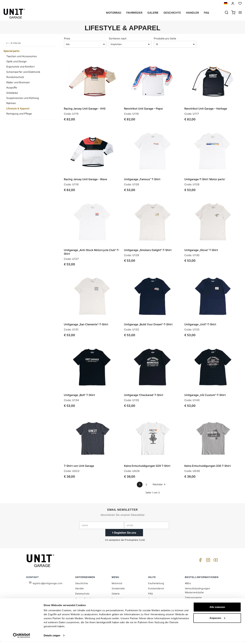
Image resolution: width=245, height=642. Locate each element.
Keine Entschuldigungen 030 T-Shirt (207, 465)
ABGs (188, 583)
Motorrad (113, 12)
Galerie (152, 12)
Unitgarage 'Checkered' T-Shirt (143, 395)
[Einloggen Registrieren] (232, 3)
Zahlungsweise (193, 597)
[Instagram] (207, 560)
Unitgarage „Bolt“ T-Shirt (79, 395)
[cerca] (226, 12)
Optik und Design (16, 61)
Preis (67, 38)
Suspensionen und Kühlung (22, 98)
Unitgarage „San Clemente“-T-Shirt (86, 324)
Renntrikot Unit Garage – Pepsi (143, 108)
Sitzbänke (12, 92)
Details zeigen (52, 635)
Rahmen (11, 103)
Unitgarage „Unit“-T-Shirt (200, 324)
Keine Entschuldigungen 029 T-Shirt (147, 465)
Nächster (158, 484)
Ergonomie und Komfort (20, 66)
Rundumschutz (15, 77)
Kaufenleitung (156, 583)
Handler (192, 12)
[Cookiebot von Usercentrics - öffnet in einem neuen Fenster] (21, 635)
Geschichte (172, 12)
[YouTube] (215, 560)
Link (142, 540)
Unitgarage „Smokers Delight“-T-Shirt (148, 250)
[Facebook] (199, 560)
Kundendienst (156, 588)
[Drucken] (109, 62)
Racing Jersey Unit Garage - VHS (85, 108)
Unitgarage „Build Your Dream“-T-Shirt (148, 324)
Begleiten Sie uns (125, 532)
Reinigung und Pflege (19, 113)
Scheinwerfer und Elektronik (23, 71)
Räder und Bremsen (18, 82)
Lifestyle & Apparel (17, 108)
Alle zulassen (217, 607)
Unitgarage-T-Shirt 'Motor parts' (204, 179)
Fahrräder (134, 12)
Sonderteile (118, 588)
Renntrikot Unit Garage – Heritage (205, 108)
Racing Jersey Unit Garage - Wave (85, 179)
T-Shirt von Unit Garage (79, 465)
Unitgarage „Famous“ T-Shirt (142, 179)
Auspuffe (11, 87)
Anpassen (215, 617)
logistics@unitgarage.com (47, 583)
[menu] (240, 12)
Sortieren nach (117, 38)
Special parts (11, 51)
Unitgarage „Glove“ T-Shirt (201, 250)
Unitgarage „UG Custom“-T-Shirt (205, 395)
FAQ (150, 593)
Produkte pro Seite (165, 38)
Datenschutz (82, 593)
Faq (206, 12)
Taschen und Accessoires (21, 56)
